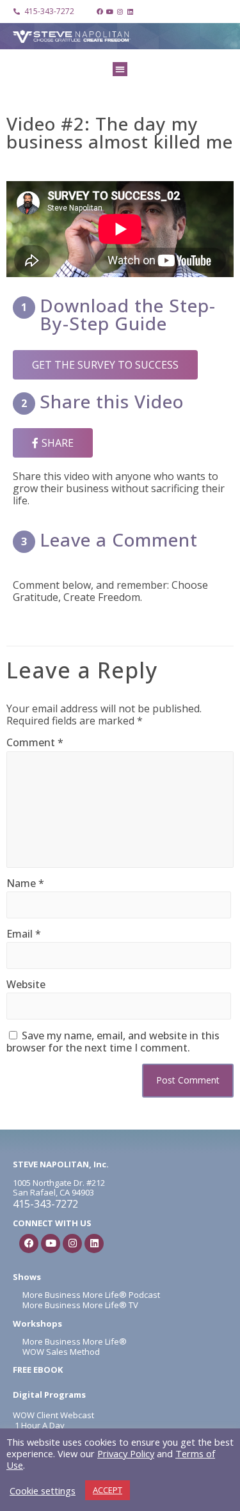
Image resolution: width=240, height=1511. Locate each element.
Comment (34, 743)
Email (23, 934)
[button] (120, 69)
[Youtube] (110, 11)
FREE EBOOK (38, 1369)
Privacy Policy (125, 1453)
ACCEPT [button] (107, 1490)
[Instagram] (120, 11)
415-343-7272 (45, 1204)
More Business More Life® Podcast (91, 1294)
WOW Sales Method (60, 1351)
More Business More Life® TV (79, 1305)
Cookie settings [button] (43, 1490)
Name (25, 883)
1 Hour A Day (40, 1425)
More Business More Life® (74, 1341)
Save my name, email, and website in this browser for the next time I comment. (113, 1041)
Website (25, 985)
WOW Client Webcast (53, 1415)
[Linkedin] (130, 11)
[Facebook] (100, 11)
